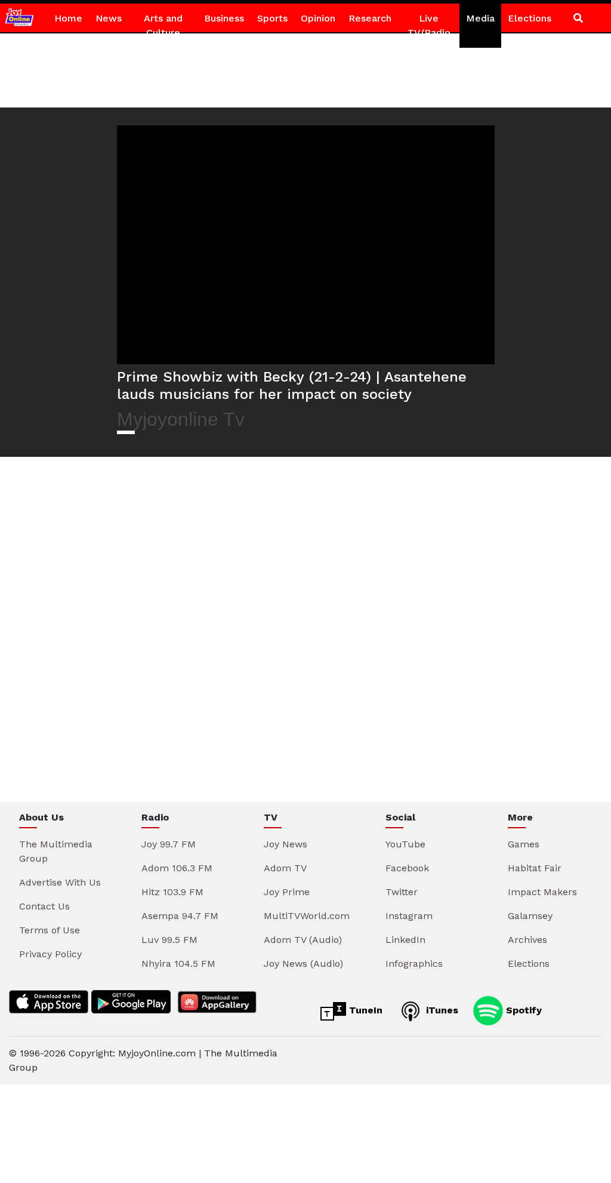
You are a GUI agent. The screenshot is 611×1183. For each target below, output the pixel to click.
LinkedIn (405, 939)
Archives (527, 939)
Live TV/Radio (429, 25)
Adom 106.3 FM (176, 868)
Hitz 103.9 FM (172, 892)
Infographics (414, 963)
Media (480, 18)
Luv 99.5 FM (169, 939)
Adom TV (285, 868)
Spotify (522, 1010)
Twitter (401, 892)
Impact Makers (542, 892)
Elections (529, 18)
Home (68, 18)
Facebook (407, 868)
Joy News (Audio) (303, 963)
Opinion (318, 18)
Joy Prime (287, 892)
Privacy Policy (50, 954)
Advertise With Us (60, 882)
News (108, 18)
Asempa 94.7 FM (179, 915)
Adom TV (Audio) (303, 939)
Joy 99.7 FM (168, 844)
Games (523, 844)
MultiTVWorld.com (307, 915)
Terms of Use (49, 930)
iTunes (440, 1010)
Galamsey (530, 915)
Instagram (409, 915)
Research (369, 18)
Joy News (285, 844)
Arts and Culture (163, 25)
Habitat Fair (534, 868)
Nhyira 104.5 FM (178, 963)
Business (224, 18)
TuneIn (364, 1010)
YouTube (405, 844)
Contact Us (44, 906)
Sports (272, 18)
